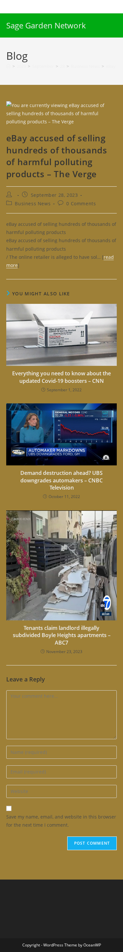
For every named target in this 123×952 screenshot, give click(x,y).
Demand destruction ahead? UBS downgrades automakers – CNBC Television (61, 480)
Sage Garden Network (46, 25)
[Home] (8, 66)
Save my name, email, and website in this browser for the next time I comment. (61, 821)
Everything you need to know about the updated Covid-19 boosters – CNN (61, 377)
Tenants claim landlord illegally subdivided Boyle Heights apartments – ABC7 (62, 635)
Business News (33, 203)
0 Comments (81, 203)
